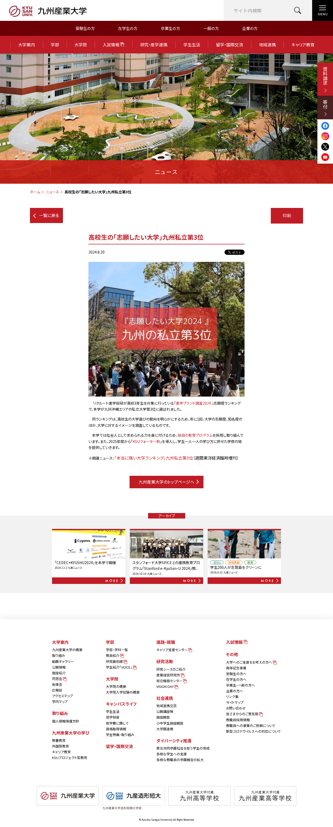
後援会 (57, 684)
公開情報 (59, 667)
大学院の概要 (116, 686)
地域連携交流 (166, 705)
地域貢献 (234, 562)
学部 (55, 44)
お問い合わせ (236, 708)
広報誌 (57, 690)
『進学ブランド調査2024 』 (194, 403)
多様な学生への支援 (171, 753)
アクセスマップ (62, 695)
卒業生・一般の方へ (240, 685)
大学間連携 (164, 728)
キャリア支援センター (172, 649)
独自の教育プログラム (195, 435)
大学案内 (26, 44)
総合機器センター (169, 680)
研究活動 (164, 661)
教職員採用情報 (238, 719)
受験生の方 (85, 28)
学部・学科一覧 (117, 649)
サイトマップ (235, 702)
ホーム (35, 191)
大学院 (80, 44)
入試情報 (111, 44)
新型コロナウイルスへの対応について (253, 731)
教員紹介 (113, 655)
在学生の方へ (236, 679)
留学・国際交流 (229, 44)
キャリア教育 (303, 44)
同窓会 (57, 678)
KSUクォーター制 (146, 441)
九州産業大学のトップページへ (166, 482)
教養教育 (59, 740)
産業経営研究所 (168, 674)
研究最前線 (115, 661)
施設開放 (163, 717)
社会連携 (164, 698)
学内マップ (60, 701)
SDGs (216, 562)
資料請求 (325, 75)
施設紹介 (59, 672)
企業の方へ (234, 690)
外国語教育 (60, 746)
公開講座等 (164, 711)
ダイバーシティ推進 (173, 740)
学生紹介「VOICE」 (119, 667)
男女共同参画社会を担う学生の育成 (183, 748)
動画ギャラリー (63, 661)
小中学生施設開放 (169, 723)
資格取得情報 (116, 728)
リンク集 (232, 696)
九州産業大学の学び (70, 733)
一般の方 (211, 28)
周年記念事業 (236, 667)
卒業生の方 (170, 28)
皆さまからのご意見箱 (242, 713)
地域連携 (267, 44)
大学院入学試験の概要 (123, 692)
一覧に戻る (49, 215)
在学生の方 (127, 28)
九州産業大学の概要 (67, 649)
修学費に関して (117, 723)
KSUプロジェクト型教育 (69, 757)
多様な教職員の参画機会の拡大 (180, 759)
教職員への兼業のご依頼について (251, 725)
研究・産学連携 (153, 44)
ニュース (52, 191)
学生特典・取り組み (120, 734)
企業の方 (250, 28)
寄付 (325, 104)
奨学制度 (112, 717)
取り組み (58, 655)
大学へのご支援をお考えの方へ (249, 662)
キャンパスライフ (121, 704)
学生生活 (191, 44)
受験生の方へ (236, 673)
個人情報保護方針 (65, 721)
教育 (250, 562)
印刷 (287, 215)
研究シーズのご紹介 (170, 669)
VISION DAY (165, 686)
